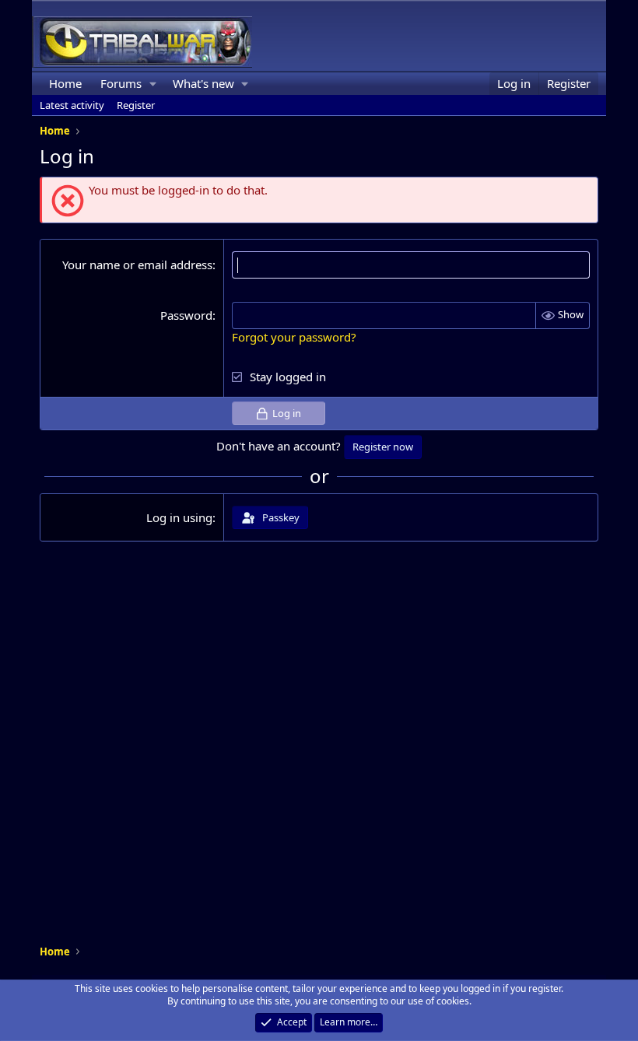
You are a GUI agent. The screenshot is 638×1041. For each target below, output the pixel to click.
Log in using (179, 517)
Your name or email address (137, 264)
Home (65, 83)
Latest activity (72, 105)
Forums (121, 83)
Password (186, 315)
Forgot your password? (294, 337)
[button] (153, 83)
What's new (203, 83)
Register (136, 105)
